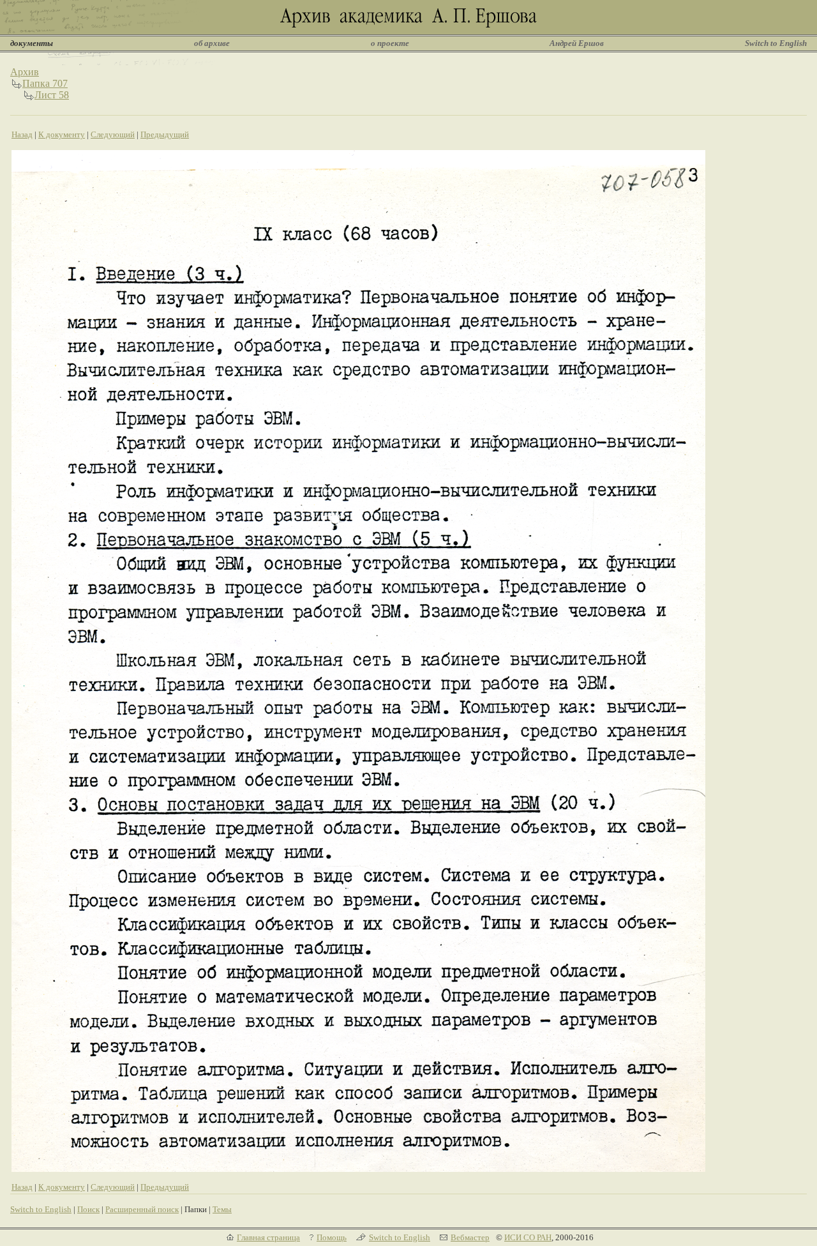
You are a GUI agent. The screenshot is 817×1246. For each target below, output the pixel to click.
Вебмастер (470, 1237)
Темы (222, 1209)
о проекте (390, 43)
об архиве (212, 43)
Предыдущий (164, 134)
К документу (61, 134)
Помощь (332, 1237)
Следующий (113, 134)
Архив (24, 71)
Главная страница (268, 1237)
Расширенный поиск (142, 1209)
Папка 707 (45, 83)
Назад (22, 134)
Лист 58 (51, 94)
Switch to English (776, 43)
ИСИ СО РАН (527, 1237)
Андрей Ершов (577, 43)
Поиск (88, 1209)
